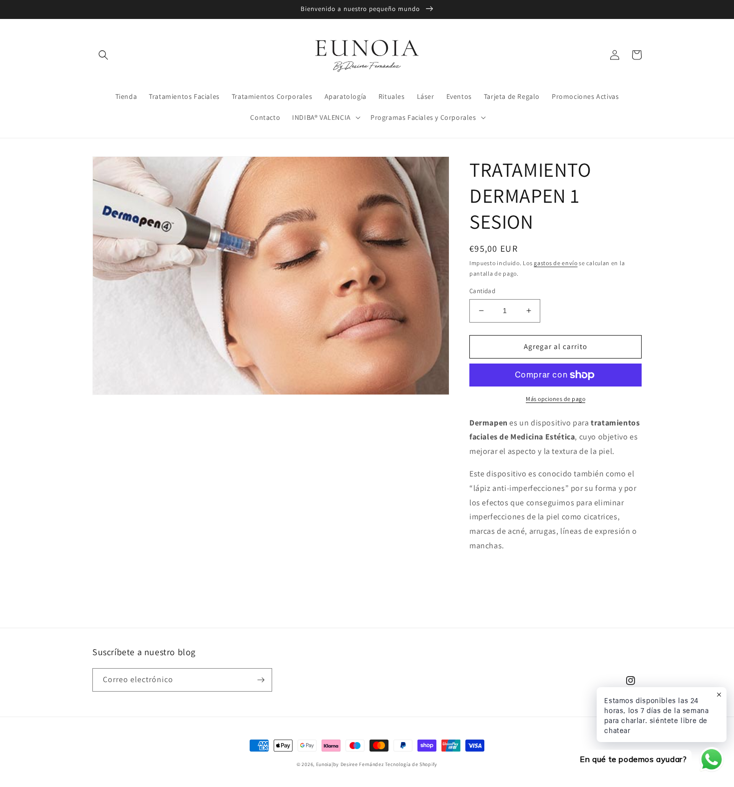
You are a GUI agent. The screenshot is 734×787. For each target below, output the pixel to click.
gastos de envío (556, 263)
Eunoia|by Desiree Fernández (350, 764)
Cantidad (482, 291)
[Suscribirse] (261, 680)
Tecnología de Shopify (411, 764)
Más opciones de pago (555, 398)
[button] (103, 55)
